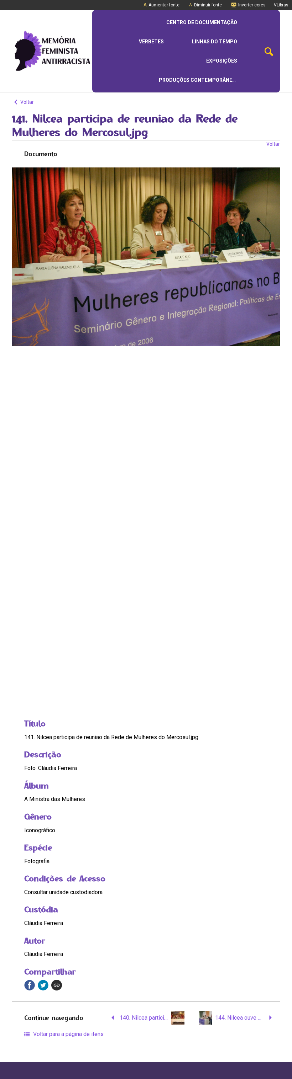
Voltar (26, 102)
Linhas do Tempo (214, 41)
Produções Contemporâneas (199, 80)
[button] (268, 51)
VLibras (281, 4)
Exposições (221, 61)
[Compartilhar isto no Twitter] (43, 985)
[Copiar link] (56, 985)
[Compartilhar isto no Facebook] (29, 985)
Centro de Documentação (201, 22)
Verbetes (151, 41)
